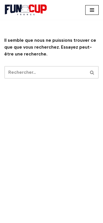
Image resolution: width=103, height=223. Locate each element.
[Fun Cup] (25, 10)
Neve (24, 217)
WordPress (73, 217)
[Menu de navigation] (92, 10)
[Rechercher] (92, 72)
